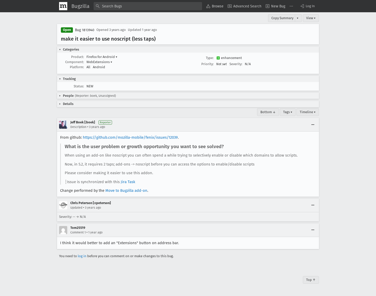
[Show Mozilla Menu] (63, 6)
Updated (76, 207)
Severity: (235, 64)
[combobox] (148, 6)
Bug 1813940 (84, 30)
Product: (77, 57)
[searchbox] (148, 6)
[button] (307, 6)
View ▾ (311, 18)
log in (82, 256)
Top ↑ (311, 280)
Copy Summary (282, 18)
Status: (79, 86)
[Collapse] (313, 125)
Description (78, 127)
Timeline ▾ (308, 112)
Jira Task (128, 182)
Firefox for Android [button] (101, 57)
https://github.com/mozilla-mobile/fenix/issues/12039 (130, 137)
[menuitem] (215, 6)
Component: (74, 62)
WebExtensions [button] (99, 62)
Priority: (207, 64)
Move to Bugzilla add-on (126, 190)
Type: (210, 58)
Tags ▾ (287, 112)
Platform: (77, 67)
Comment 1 (78, 232)
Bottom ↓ (268, 112)
